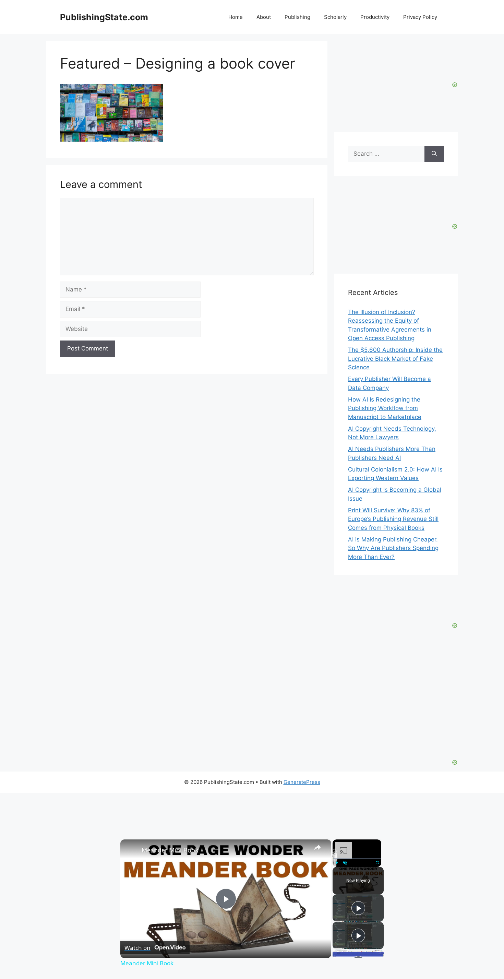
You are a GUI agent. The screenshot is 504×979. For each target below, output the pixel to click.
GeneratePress (302, 782)
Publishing (297, 17)
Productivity (374, 17)
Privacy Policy (420, 17)
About (263, 17)
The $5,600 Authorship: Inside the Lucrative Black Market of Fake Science (395, 358)
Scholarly (335, 17)
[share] (317, 847)
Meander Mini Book (170, 850)
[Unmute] (345, 862)
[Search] (434, 154)
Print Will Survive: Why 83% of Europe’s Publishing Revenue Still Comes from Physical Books (393, 519)
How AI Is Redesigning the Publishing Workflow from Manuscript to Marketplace (384, 408)
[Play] (337, 862)
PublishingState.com (104, 17)
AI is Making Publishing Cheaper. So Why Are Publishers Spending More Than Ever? (393, 548)
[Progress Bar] (357, 858)
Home (235, 17)
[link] (131, 850)
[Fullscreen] (377, 862)
